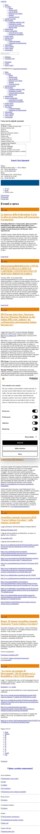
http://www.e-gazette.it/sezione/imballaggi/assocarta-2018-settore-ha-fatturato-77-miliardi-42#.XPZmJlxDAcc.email (18, 696)
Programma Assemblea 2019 (9, 655)
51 (5, 741)
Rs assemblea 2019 (7, 538)
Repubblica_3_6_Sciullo (8, 687)
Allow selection (20, 448)
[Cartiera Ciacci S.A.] (15, 139)
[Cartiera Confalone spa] (15, 141)
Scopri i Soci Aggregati (20, 160)
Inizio (6, 732)
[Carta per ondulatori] (13, 148)
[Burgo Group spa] (15, 135)
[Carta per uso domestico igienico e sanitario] (13, 151)
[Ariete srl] (15, 130)
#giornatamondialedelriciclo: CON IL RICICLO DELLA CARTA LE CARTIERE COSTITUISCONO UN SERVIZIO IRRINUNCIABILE (20, 270)
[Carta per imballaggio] (13, 146)
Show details (29, 437)
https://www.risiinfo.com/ (8, 335)
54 (5, 746)
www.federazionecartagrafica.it (20, 506)
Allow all (20, 443)
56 (5, 749)
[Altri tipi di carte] (13, 145)
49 (5, 737)
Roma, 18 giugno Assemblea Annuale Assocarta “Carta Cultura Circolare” (19, 622)
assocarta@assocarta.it (20, 69)
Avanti (7, 753)
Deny (20, 454)
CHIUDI (3, 1)
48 (5, 735)
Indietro (7, 734)
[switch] (35, 417)
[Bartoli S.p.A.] (15, 131)
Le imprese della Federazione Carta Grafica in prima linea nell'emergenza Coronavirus (20, 217)
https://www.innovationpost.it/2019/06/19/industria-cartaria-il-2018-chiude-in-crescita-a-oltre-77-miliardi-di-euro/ (20, 559)
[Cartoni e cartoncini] (13, 153)
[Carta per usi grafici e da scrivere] (13, 150)
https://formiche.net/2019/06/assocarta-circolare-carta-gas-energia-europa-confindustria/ (18, 603)
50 (5, 739)
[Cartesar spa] (15, 136)
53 (5, 744)
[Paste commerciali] (13, 155)
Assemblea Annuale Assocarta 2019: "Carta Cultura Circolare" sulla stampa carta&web (19, 520)
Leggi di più (4, 257)
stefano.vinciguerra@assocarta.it (19, 658)
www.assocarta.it (6, 660)
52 (5, 742)
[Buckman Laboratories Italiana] (15, 133)
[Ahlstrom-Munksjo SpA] (15, 128)
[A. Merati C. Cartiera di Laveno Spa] (15, 126)
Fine (6, 755)
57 (5, 751)
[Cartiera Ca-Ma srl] (15, 138)
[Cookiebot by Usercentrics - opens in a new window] (29, 378)
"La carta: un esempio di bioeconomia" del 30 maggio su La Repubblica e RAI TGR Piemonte (18, 673)
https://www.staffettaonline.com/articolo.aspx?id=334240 (18, 575)
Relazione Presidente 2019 (9, 530)
